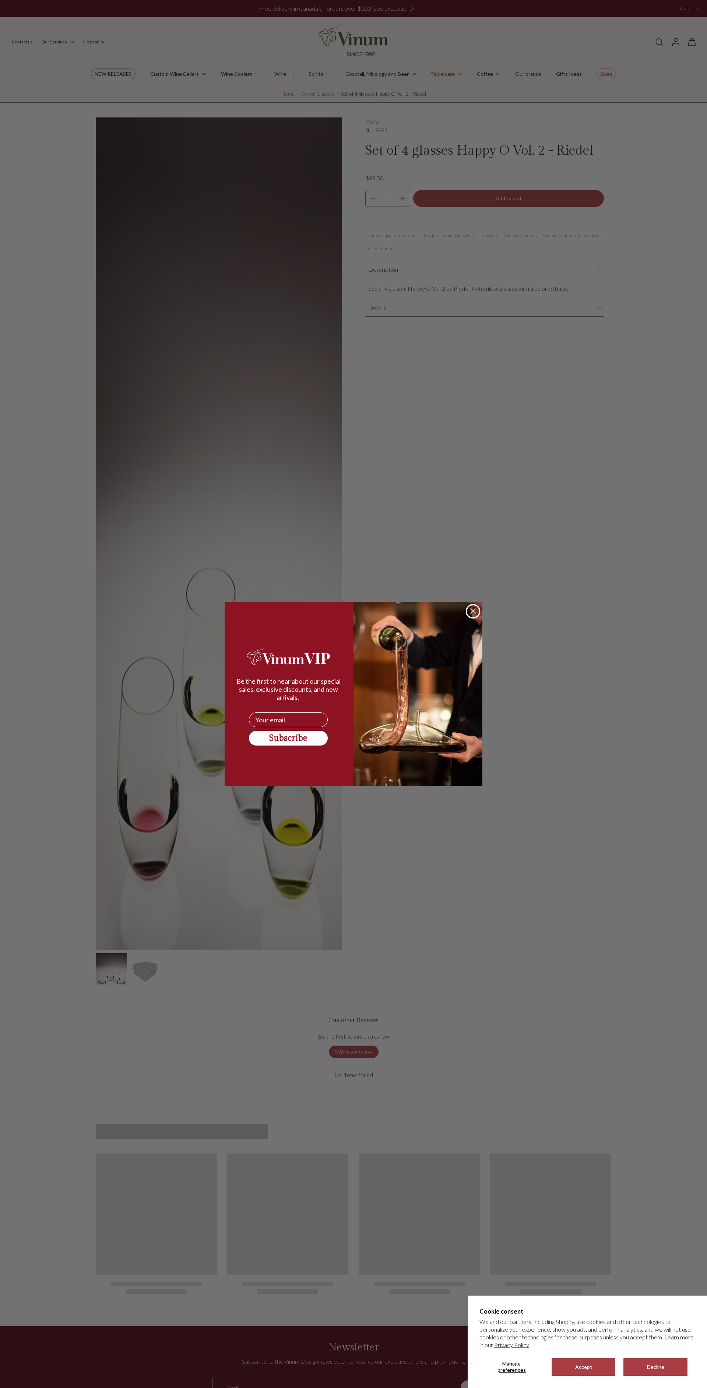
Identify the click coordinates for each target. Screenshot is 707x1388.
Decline (655, 1367)
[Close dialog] (473, 611)
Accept (583, 1367)
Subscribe (288, 738)
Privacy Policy (511, 1344)
